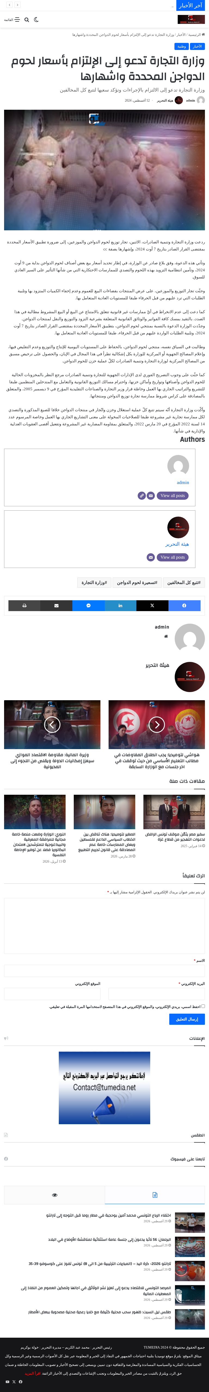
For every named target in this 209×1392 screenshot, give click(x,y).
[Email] (151, 496)
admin (190, 100)
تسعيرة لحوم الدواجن (136, 582)
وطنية (181, 46)
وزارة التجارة (93, 582)
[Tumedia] (191, 19)
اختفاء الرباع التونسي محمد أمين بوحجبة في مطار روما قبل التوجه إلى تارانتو (108, 1215)
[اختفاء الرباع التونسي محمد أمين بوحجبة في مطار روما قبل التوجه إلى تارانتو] (190, 1222)
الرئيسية (195, 35)
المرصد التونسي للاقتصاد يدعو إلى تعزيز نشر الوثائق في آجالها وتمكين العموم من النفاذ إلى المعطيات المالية (96, 1290)
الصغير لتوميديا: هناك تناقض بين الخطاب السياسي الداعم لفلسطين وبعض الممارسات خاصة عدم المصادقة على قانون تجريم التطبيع (106, 842)
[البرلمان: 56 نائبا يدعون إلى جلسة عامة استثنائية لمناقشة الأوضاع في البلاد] (190, 1247)
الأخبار (181, 35)
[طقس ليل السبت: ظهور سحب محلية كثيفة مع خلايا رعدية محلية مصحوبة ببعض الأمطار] (190, 1319)
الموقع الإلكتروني (87, 984)
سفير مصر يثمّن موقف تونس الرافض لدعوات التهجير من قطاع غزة (175, 837)
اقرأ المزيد (33, 1373)
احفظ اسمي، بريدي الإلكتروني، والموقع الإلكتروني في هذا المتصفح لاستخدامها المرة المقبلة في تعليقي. (125, 1007)
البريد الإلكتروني (192, 984)
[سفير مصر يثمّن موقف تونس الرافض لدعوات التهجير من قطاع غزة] (174, 812)
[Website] (142, 496)
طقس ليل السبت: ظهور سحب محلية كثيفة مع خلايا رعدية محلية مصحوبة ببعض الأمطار (99, 1312)
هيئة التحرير (165, 100)
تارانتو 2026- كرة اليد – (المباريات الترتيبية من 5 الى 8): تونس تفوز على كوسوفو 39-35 (100, 1263)
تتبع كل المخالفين (182, 582)
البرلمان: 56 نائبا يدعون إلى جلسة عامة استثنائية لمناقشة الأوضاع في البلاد (109, 1239)
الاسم (199, 961)
